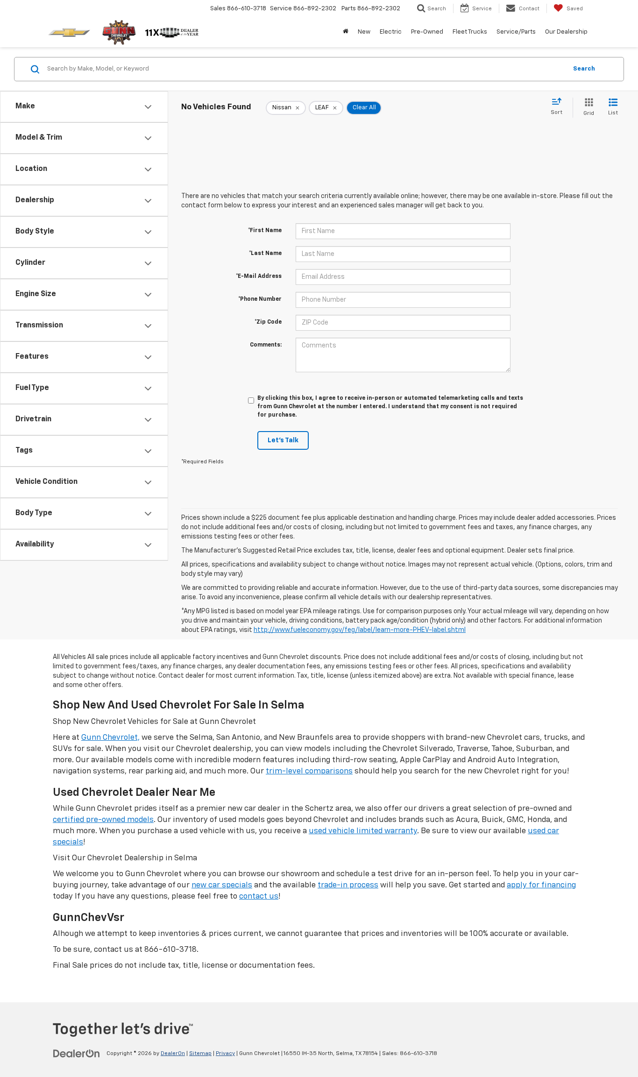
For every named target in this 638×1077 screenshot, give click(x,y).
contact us (258, 896)
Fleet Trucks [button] (470, 32)
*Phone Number (260, 299)
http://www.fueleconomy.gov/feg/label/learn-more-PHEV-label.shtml (360, 630)
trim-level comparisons (309, 771)
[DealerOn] (76, 1053)
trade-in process (348, 885)
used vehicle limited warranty (363, 831)
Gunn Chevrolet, (110, 738)
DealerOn (173, 1053)
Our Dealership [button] (566, 32)
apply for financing (541, 885)
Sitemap (200, 1053)
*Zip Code (268, 322)
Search (584, 69)
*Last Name (265, 253)
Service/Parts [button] (516, 32)
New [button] (364, 32)
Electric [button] (391, 32)
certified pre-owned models (103, 820)
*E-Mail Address (259, 276)
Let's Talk (283, 440)
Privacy (225, 1053)
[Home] (345, 32)
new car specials (221, 885)
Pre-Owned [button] (427, 32)
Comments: (266, 345)
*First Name (265, 231)
